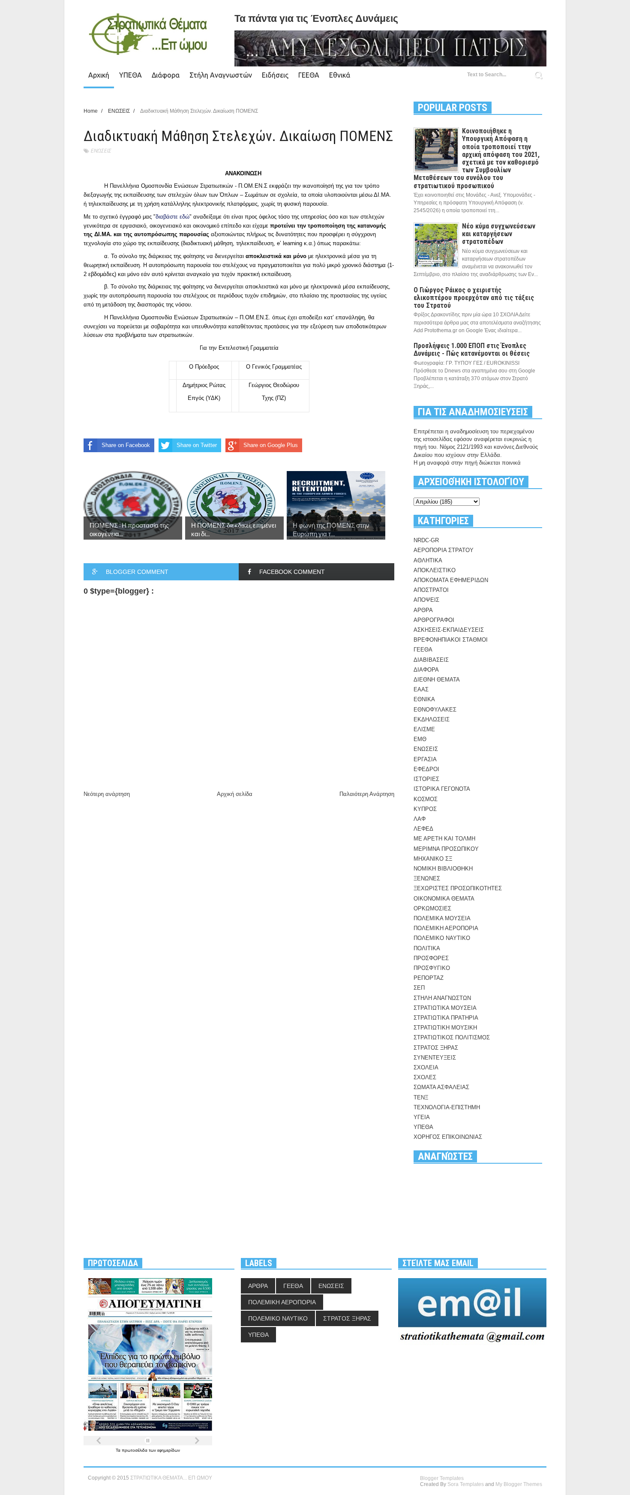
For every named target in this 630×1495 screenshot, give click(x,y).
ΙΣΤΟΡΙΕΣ (426, 779)
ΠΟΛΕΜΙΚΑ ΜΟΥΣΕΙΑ (442, 918)
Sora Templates (465, 1484)
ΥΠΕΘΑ (130, 75)
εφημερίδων (168, 1450)
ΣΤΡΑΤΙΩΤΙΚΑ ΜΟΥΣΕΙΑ (445, 1008)
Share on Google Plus (270, 445)
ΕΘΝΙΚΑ (424, 699)
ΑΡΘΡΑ (423, 610)
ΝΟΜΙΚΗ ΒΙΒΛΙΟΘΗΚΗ (443, 868)
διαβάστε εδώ (172, 216)
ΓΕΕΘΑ (308, 75)
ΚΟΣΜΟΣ (426, 799)
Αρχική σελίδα (234, 794)
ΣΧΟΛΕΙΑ (426, 1067)
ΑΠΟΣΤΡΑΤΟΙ (431, 590)
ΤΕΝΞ (421, 1097)
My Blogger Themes (518, 1484)
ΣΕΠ (419, 988)
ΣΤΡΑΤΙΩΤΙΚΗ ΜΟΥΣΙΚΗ (445, 1027)
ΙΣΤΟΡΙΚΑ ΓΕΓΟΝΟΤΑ (442, 789)
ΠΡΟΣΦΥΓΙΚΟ (432, 968)
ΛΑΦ (420, 819)
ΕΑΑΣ (421, 689)
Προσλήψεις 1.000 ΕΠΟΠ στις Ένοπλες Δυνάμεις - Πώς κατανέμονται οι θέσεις (472, 349)
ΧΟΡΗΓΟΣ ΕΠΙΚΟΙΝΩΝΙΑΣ (448, 1137)
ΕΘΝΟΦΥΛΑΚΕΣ (435, 709)
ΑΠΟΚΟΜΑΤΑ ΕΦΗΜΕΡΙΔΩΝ (451, 580)
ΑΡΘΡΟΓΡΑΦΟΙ (434, 620)
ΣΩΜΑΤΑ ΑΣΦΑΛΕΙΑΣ (441, 1087)
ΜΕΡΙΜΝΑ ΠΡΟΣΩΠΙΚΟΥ (446, 849)
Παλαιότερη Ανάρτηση (366, 794)
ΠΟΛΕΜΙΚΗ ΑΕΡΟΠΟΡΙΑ (446, 928)
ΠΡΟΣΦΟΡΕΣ (431, 958)
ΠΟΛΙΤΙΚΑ (427, 948)
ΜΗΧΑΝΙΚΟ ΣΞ (433, 859)
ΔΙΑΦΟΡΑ (426, 669)
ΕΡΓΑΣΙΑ (425, 759)
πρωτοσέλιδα (135, 1450)
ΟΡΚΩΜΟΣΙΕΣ (432, 908)
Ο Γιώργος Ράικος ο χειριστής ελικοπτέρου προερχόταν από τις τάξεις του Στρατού (474, 297)
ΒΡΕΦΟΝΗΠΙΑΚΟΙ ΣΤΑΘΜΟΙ (451, 639)
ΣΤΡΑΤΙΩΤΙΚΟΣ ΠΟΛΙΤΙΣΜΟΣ (452, 1037)
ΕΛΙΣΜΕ (424, 729)
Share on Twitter (197, 445)
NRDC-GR (426, 540)
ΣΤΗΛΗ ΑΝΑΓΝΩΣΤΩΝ (442, 998)
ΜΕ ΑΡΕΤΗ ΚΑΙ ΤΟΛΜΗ (444, 838)
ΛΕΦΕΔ (423, 829)
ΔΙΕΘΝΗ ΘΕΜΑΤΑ (437, 679)
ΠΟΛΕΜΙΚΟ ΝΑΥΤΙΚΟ (442, 938)
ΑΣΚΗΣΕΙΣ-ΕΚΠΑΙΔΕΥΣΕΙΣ (449, 630)
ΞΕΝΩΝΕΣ (427, 878)
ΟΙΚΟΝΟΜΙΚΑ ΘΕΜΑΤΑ (444, 898)
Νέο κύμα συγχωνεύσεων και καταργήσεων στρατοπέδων (498, 234)
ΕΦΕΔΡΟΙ (426, 769)
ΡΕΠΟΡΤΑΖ (429, 978)
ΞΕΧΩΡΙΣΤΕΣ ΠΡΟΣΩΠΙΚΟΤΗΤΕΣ (458, 888)
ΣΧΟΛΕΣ (425, 1077)
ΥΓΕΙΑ (422, 1117)
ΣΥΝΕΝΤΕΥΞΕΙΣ (435, 1057)
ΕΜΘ (420, 739)
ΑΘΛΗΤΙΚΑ (428, 560)
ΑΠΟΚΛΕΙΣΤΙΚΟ (435, 570)
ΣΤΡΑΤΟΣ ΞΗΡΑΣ (436, 1048)
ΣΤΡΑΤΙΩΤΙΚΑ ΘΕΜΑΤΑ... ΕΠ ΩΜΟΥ (171, 1478)
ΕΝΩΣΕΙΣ (100, 150)
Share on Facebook (126, 445)
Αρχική (98, 75)
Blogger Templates (442, 1478)
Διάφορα (166, 75)
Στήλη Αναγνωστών (220, 75)
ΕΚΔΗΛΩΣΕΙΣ (432, 719)
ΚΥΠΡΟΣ (425, 809)
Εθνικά (339, 75)
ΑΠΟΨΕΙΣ (426, 600)
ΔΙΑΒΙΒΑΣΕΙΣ (431, 660)
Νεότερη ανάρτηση (107, 794)
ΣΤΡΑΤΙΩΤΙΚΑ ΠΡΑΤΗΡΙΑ (446, 1018)
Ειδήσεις (275, 75)
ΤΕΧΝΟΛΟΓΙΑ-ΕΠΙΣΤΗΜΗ (447, 1107)
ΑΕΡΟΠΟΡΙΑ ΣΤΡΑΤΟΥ (444, 550)
